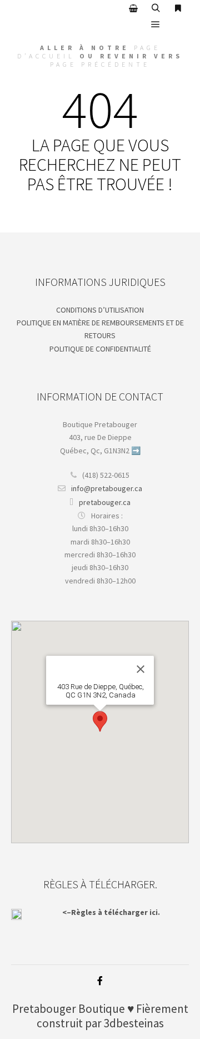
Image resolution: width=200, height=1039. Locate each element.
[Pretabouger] (66, 16)
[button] (100, 721)
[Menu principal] (156, 24)
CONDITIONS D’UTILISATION (100, 310)
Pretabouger (44, 1008)
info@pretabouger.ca (106, 488)
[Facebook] (100, 980)
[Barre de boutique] (133, 8)
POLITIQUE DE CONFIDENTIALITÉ (100, 349)
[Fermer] (140, 669)
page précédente (100, 64)
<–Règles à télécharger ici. (111, 912)
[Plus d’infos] (178, 8)
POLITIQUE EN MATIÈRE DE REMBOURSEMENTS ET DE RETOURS (100, 329)
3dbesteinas (134, 1023)
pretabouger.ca (105, 502)
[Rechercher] (156, 8)
